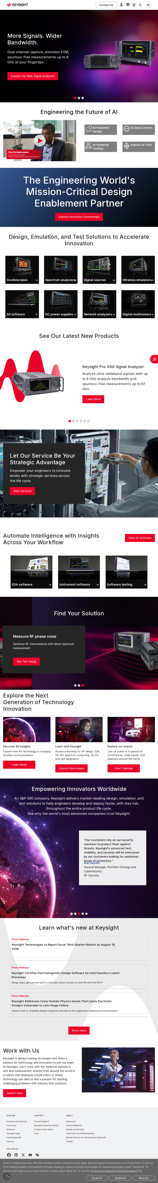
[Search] (140, 5)
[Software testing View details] (127, 554)
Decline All (120, 1178)
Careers (69, 1141)
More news (79, 1030)
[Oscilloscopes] (22, 255)
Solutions (11, 1129)
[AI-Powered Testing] (101, 141)
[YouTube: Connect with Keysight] (30, 1155)
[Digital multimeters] (138, 289)
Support (39, 1115)
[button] (122, 5)
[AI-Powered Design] (101, 123)
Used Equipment (14, 1137)
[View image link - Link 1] (38, 383)
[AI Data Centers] (139, 123)
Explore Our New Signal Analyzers (33, 76)
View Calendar (123, 768)
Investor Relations (74, 1125)
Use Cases (11, 1125)
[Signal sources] (99, 255)
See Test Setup (26, 661)
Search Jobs (15, 1093)
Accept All (97, 1178)
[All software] (22, 289)
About (69, 1115)
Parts (36, 1133)
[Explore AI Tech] (139, 141)
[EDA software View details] (31, 554)
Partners (10, 1141)
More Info (144, 1178)
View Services (22, 491)
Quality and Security (75, 1129)
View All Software (139, 537)
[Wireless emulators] (138, 255)
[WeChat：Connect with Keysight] (37, 1155)
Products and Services (17, 1121)
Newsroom (71, 1121)
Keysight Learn (13, 1133)
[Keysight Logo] (18, 5)
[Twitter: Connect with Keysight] (23, 1155)
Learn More (93, 399)
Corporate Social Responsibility (80, 1133)
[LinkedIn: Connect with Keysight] (16, 1155)
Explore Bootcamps (71, 768)
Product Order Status (43, 1129)
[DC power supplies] (61, 289)
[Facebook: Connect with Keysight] (9, 1155)
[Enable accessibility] (6, 1176)
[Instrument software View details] (79, 554)
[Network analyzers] (99, 289)
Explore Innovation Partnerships (79, 216)
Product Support (41, 1121)
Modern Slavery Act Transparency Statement (86, 1137)
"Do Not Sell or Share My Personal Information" (114, 1171)
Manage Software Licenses (46, 1125)
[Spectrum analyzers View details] (61, 255)
